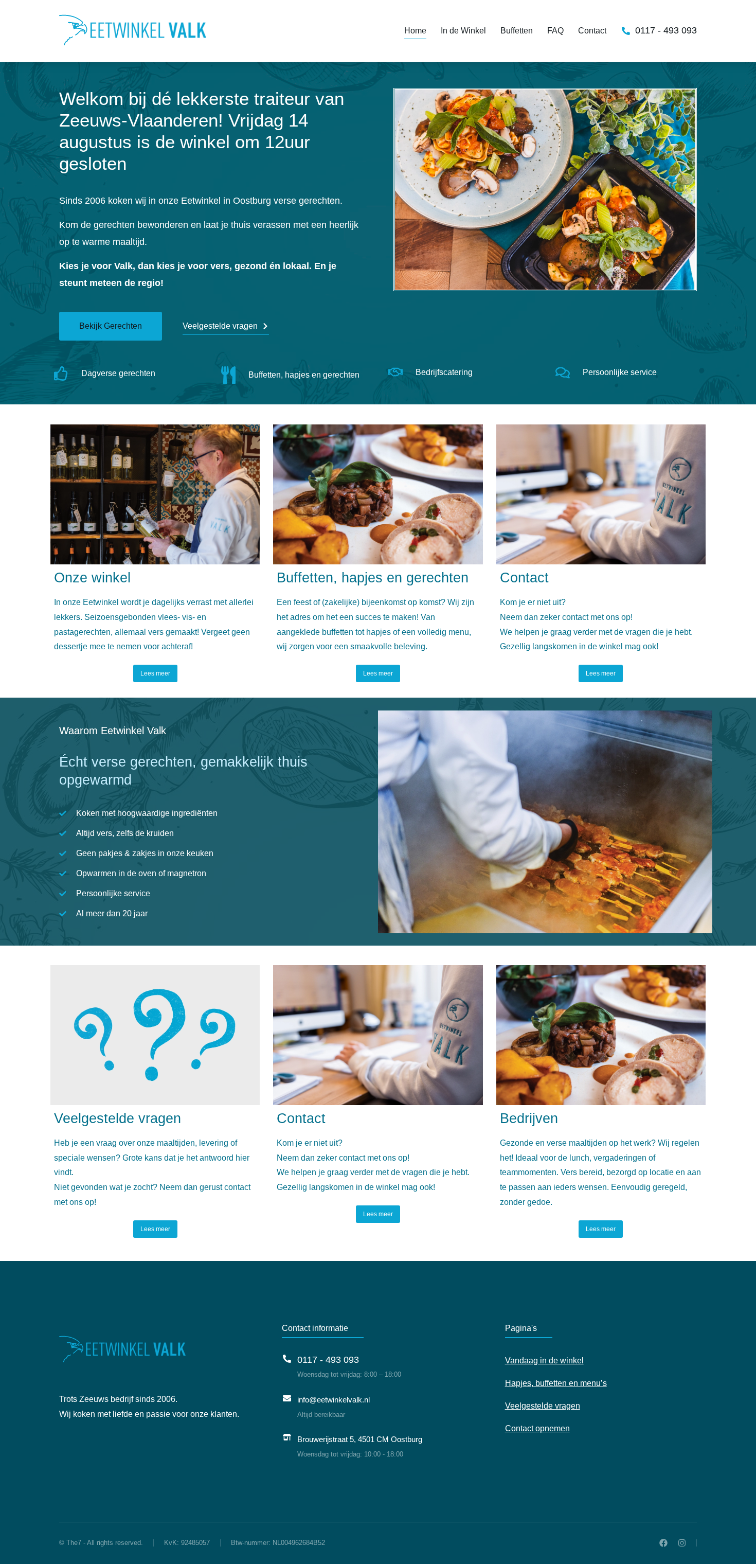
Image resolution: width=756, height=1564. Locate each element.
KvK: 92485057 (187, 1543)
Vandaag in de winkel (544, 1360)
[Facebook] (663, 1543)
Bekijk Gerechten (110, 326)
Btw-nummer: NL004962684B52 (278, 1543)
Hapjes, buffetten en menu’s (556, 1383)
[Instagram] (682, 1543)
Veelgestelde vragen (220, 326)
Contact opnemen (537, 1428)
